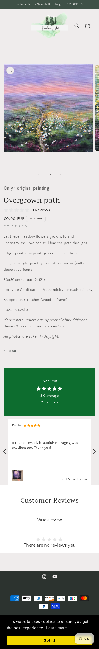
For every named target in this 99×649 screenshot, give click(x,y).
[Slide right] (60, 175)
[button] (9, 26)
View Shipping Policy (16, 225)
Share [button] (13, 351)
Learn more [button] (56, 628)
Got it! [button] (49, 640)
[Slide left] (39, 175)
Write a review (49, 520)
